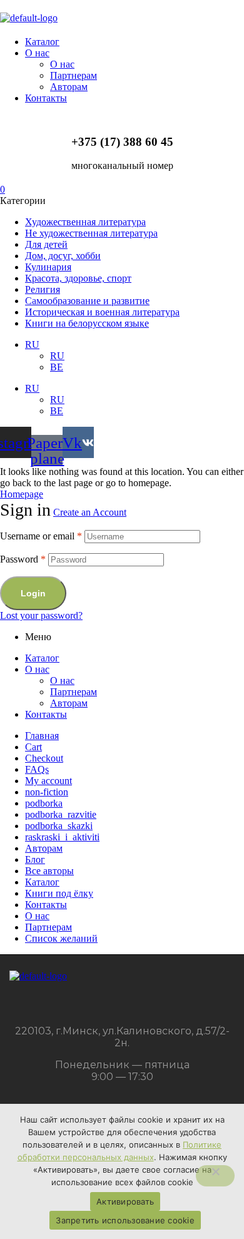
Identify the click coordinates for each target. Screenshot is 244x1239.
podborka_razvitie (60, 814)
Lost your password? (41, 615)
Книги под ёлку (59, 893)
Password (23, 559)
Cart (33, 747)
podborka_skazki (59, 825)
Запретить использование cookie (125, 1220)
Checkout (44, 758)
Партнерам (73, 691)
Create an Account (89, 512)
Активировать (125, 1201)
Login (33, 593)
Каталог (42, 658)
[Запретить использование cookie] (215, 1175)
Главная (42, 735)
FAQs (37, 769)
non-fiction (46, 792)
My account (48, 780)
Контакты (46, 714)
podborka (44, 803)
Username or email (41, 536)
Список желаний (61, 938)
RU (32, 344)
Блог (35, 859)
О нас (37, 669)
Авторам (69, 703)
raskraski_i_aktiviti (62, 837)
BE (56, 367)
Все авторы (49, 870)
